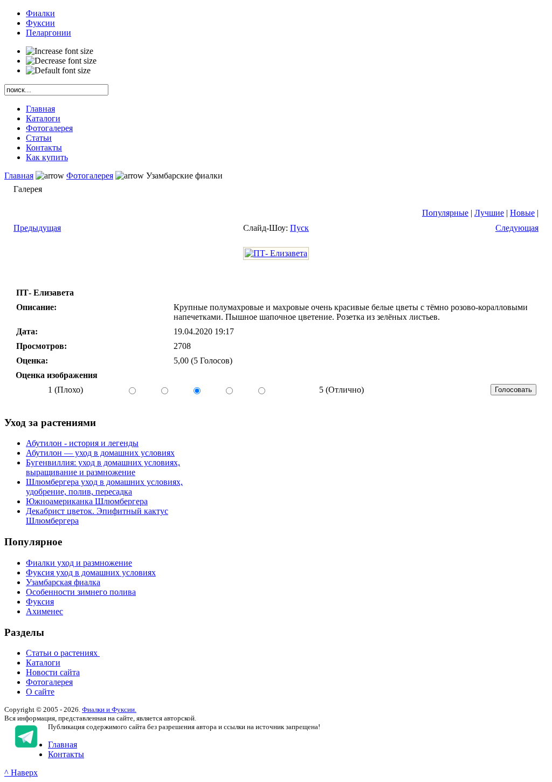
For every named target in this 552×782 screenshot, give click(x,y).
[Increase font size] (59, 51)
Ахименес (44, 611)
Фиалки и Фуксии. (109, 709)
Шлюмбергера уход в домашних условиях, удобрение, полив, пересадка (104, 486)
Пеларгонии (48, 32)
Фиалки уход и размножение (79, 562)
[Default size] (58, 71)
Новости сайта (53, 672)
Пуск (299, 227)
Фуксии (40, 23)
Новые (522, 212)
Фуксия (40, 601)
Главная (18, 175)
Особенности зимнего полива (81, 591)
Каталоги (43, 662)
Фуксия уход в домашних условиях (91, 572)
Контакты (66, 754)
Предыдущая (37, 227)
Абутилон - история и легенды (82, 443)
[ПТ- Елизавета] (276, 253)
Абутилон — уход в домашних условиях (100, 452)
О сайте (40, 691)
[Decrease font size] (61, 61)
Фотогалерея (89, 175)
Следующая (517, 227)
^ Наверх (21, 772)
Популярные (445, 212)
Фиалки (40, 13)
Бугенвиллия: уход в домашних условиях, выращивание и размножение (103, 467)
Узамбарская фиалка (63, 582)
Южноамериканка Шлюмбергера (87, 501)
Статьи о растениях (63, 652)
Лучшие (489, 212)
